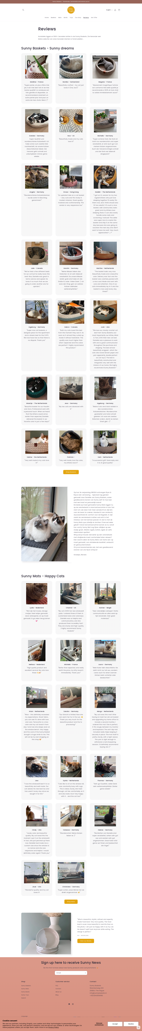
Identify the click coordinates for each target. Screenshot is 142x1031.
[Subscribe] (85, 973)
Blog (57, 995)
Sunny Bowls (25, 992)
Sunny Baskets (26, 986)
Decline (131, 1024)
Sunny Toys (25, 995)
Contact (58, 989)
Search (23, 998)
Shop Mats (71, 902)
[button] (23, 10)
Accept (115, 1024)
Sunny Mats (25, 989)
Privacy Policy (53, 1027)
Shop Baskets (71, 472)
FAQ (57, 986)
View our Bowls (85, 941)
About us (58, 992)
